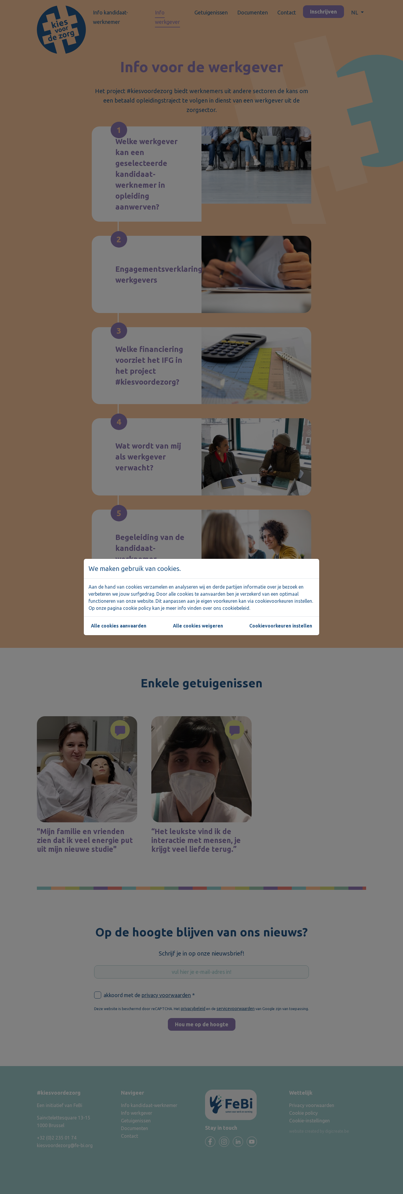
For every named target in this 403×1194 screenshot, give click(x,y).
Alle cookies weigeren (198, 625)
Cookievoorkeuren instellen (280, 625)
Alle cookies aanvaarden (118, 625)
